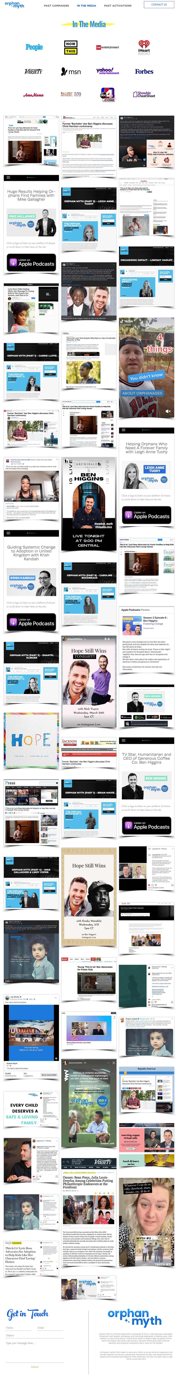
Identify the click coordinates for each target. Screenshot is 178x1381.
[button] (146, 1144)
